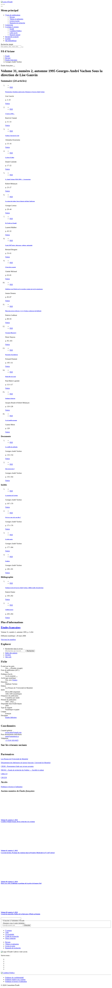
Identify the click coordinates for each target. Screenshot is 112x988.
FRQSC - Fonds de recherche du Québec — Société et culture (22, 770)
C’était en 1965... (9, 113)
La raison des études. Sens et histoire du (20, 201)
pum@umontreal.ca (12, 736)
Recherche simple (7, 44)
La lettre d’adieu (9, 157)
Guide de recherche (12, 936)
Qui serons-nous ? (10, 468)
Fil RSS (8, 655)
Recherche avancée (12, 37)
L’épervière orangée (10, 267)
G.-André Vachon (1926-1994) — (18, 179)
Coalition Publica (16, 31)
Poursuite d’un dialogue (11, 354)
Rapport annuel (15, 35)
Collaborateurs (9, 609)
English (7, 39)
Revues (12, 17)
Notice (7, 104)
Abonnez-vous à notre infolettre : (14, 923)
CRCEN (4, 777)
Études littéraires (11, 717)
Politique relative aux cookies (15, 979)
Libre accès (14, 33)
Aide (7, 932)
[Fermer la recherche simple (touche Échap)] (4, 4)
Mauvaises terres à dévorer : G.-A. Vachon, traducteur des (23, 311)
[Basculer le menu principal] (2, 6)
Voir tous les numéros (8, 639)
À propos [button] (8, 27)
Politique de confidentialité (14, 977)
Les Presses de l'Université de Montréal (14, 759)
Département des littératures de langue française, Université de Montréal (25, 763)
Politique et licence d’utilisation (11, 787)
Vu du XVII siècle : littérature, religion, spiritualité (18, 245)
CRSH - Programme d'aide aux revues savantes (17, 766)
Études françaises (11, 60)
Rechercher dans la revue (14, 649)
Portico (14, 680)
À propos (15, 27)
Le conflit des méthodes (11, 447)
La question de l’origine (11, 495)
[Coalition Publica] (8, 973)
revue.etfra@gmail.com (13, 732)
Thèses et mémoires (16, 19)
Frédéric (7, 561)
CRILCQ (4, 774)
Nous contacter (10, 938)
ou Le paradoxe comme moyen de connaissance (24, 289)
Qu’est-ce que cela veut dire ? (13, 517)
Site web (8, 657)
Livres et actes (14, 21)
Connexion (9, 25)
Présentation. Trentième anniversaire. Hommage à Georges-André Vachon (25, 91)
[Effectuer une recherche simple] (2, 4)
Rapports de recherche (17, 23)
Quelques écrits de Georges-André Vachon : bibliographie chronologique (24, 587)
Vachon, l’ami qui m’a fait (12, 135)
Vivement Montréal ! (10, 332)
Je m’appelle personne (11, 420)
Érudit (12, 29)
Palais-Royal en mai (10, 376)
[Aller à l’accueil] (6, 2)
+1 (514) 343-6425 (11, 740)
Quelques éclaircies (10, 398)
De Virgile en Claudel (11, 223)
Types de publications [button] (12, 15)
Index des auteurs (11, 653)
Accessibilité (9, 934)
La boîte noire (9, 539)
